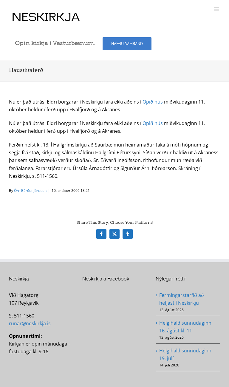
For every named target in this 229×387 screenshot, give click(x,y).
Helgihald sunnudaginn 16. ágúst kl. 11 (185, 327)
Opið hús (153, 101)
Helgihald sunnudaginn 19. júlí (185, 354)
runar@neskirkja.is (30, 323)
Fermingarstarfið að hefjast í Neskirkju (181, 299)
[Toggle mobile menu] (217, 9)
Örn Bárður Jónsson (30, 190)
